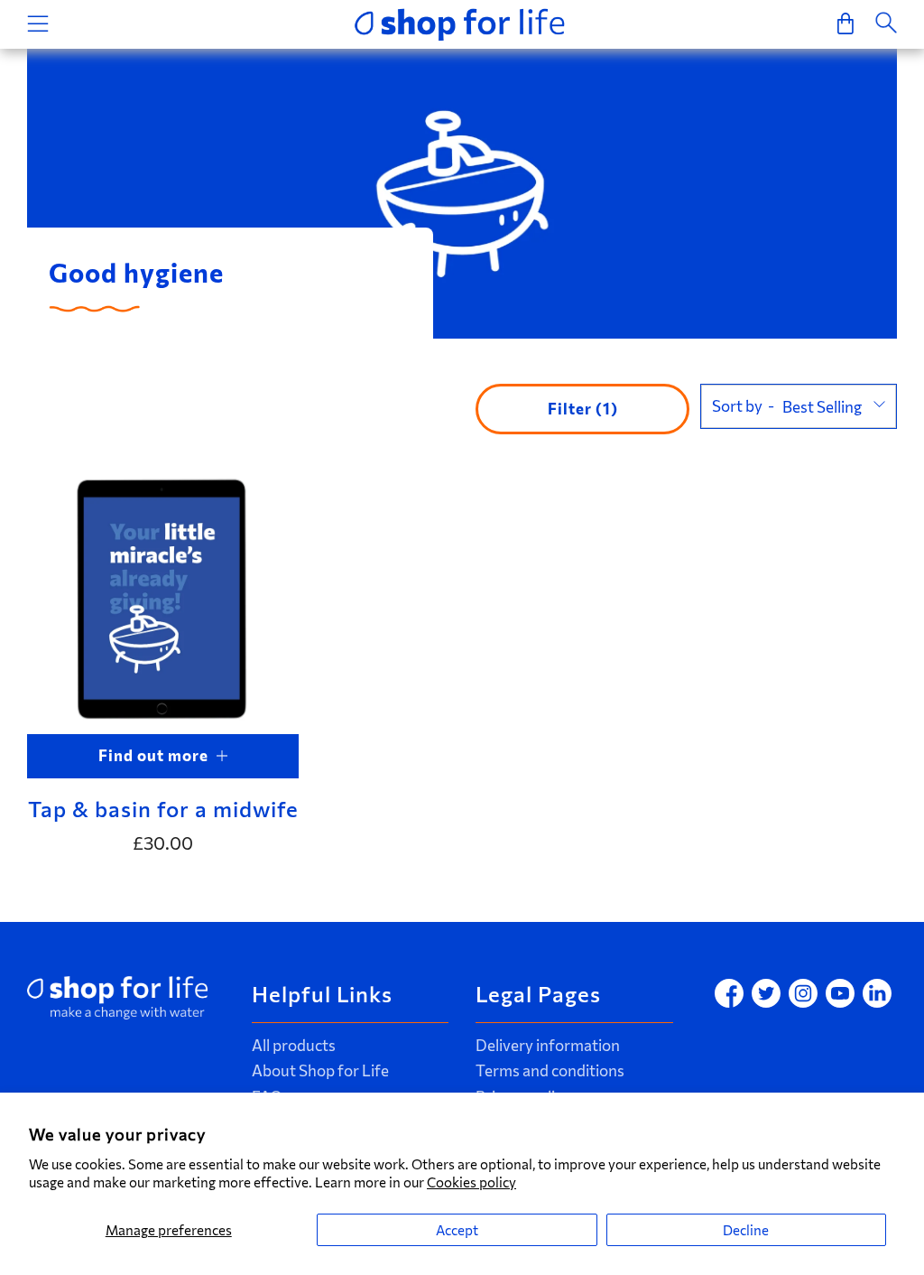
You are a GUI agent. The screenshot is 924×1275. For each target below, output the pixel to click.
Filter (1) (583, 408)
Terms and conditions (550, 1070)
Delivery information (548, 1045)
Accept (457, 1230)
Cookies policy (471, 1182)
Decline (746, 1230)
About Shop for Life (320, 1070)
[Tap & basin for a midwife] (163, 597)
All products (294, 1045)
